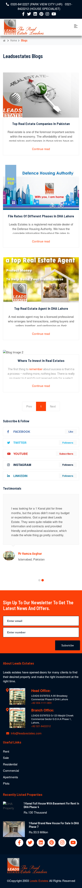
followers (67, 442)
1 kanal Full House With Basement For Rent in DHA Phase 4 (51, 805)
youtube (20, 454)
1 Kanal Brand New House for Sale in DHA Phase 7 (54, 824)
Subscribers (66, 453)
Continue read (41, 149)
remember (36, 369)
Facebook (21, 431)
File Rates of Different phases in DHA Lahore (41, 216)
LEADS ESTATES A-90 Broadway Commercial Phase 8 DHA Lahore (49, 697)
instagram (22, 465)
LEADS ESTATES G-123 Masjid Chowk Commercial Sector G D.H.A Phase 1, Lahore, (52, 719)
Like (70, 431)
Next (53, 406)
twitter (19, 442)
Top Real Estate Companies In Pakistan (41, 123)
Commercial (11, 770)
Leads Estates (39, 881)
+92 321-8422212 (41, 726)
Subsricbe (67, 645)
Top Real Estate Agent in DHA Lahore (41, 308)
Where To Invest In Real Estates (41, 360)
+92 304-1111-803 (41, 702)
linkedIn (20, 476)
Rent (6, 751)
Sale (6, 758)
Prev (29, 406)
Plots (6, 783)
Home (13, 40)
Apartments (10, 777)
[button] (39, 580)
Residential (10, 764)
